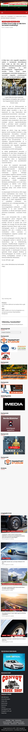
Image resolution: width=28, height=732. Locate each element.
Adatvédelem (21, 723)
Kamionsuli (4, 705)
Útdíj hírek (3, 713)
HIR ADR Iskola (5, 697)
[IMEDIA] (14, 404)
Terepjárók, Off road (6, 711)
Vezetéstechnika (21, 635)
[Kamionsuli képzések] (12, 389)
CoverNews (16, 730)
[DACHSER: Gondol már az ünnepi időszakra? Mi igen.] (14, 551)
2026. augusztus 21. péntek (8, 590)
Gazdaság (4, 21)
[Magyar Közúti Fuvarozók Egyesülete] (5, 348)
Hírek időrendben (5, 699)
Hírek (9, 21)
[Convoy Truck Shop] (12, 684)
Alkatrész (4, 531)
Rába (18, 21)
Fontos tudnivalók (7, 722)
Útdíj (13, 720)
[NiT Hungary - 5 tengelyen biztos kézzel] (14, 445)
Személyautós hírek (6, 709)
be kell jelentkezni (18, 324)
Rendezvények (19, 531)
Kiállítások (13, 531)
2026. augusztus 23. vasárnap (8, 538)
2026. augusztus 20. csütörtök (8, 616)
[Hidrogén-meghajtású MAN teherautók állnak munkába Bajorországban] (14, 577)
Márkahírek (13, 21)
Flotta (3, 609)
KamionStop (18, 720)
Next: (13, 311)
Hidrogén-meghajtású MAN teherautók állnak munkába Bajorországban (13, 588)
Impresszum (14, 723)
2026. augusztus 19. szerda (8, 641)
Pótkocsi (3, 707)
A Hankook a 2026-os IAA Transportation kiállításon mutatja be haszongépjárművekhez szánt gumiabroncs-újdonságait (13, 536)
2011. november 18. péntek (8, 27)
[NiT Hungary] (13, 348)
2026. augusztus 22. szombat (8, 564)
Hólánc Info (4, 701)
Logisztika (8, 558)
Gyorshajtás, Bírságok (18, 722)
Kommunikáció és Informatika (16, 609)
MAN (14, 584)
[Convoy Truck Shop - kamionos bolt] (6, 356)
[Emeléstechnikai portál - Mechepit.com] (14, 371)
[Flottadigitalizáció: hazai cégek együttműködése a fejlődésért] (14, 602)
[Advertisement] (14, 44)
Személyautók (14, 635)
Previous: (13, 304)
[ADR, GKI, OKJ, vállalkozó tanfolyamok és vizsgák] (10, 341)
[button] (2, 12)
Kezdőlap (8, 720)
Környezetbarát (9, 584)
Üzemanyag (6, 723)
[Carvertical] (14, 662)
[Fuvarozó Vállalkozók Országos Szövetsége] (22, 348)
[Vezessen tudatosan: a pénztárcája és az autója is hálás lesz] (14, 628)
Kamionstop (4, 703)
